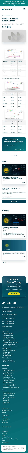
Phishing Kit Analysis (8, 354)
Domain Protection (8, 337)
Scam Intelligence (7, 355)
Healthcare (6, 400)
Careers (4, 435)
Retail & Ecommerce (8, 395)
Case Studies (5, 415)
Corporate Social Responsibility (10, 439)
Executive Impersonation (9, 379)
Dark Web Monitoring (8, 380)
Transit (5, 404)
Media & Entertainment (9, 397)
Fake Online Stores (8, 377)
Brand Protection (7, 375)
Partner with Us (6, 437)
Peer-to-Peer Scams (8, 382)
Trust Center (5, 442)
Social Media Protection (9, 339)
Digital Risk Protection (9, 370)
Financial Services (7, 392)
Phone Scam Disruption (9, 344)
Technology (6, 399)
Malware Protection (8, 374)
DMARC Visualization (8, 360)
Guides (4, 412)
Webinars (4, 414)
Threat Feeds (6, 352)
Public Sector (6, 402)
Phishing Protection (8, 335)
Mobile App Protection (9, 341)
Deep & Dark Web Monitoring (10, 342)
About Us (4, 433)
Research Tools (6, 419)
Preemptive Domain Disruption (11, 346)
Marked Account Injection (9, 362)
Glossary (4, 420)
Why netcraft (6, 427)
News (3, 440)
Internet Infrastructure (9, 393)
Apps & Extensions (7, 410)
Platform (5, 331)
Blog (3, 417)
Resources (5, 408)
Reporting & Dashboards (9, 350)
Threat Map (5, 422)
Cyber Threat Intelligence (9, 384)
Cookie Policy (10, 449)
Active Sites (16, 78)
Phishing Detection (8, 372)
